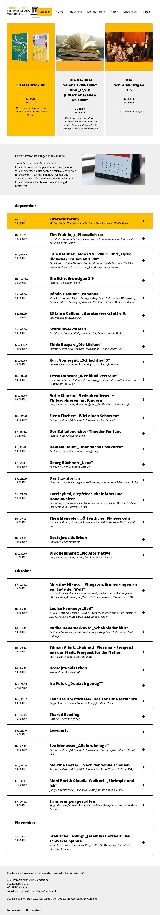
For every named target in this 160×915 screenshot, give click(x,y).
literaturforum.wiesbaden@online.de (75, 898)
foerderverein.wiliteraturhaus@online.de (32, 891)
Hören (114, 11)
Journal (60, 11)
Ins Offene (76, 11)
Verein (147, 11)
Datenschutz (34, 910)
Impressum (14, 910)
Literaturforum (96, 11)
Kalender (44, 11)
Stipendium (130, 11)
